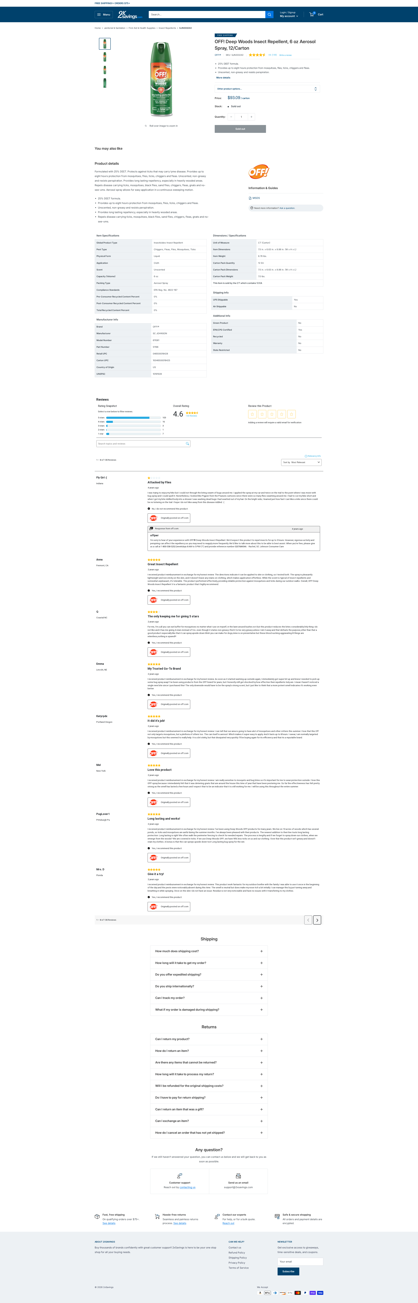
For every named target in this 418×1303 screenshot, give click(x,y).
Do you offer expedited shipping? (178, 974)
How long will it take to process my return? (184, 1074)
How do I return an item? (172, 1050)
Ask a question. (287, 208)
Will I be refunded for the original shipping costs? (189, 1085)
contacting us (187, 1187)
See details (109, 1223)
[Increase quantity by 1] (251, 116)
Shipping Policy (238, 1257)
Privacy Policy (237, 1262)
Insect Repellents (167, 28)
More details (223, 77)
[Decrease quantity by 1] (231, 116)
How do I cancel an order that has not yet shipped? (190, 1132)
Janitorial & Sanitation (114, 28)
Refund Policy (237, 1252)
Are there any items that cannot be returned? (186, 1062)
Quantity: (220, 116)
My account (288, 16)
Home (98, 28)
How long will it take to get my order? (180, 963)
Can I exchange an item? (172, 1121)
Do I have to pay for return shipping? (180, 1097)
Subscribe (288, 1271)
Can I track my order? (170, 998)
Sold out (240, 128)
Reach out (228, 1223)
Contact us (235, 1247)
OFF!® (218, 55)
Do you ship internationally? (174, 986)
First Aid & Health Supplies (142, 28)
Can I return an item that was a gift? (179, 1109)
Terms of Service (239, 1267)
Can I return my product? (172, 1039)
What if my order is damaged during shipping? (187, 1009)
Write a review (285, 55)
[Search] (269, 14)
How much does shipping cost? (177, 951)
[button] (311, 14)
